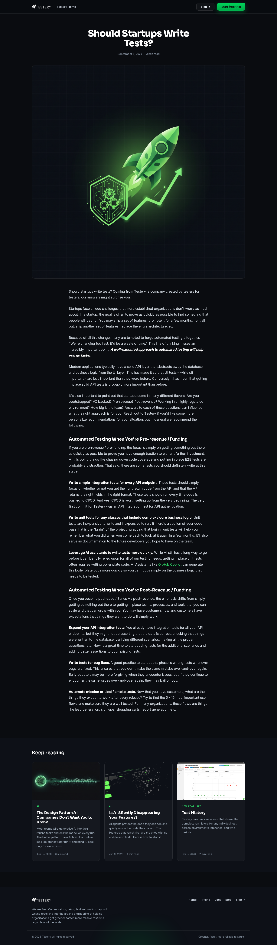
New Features (191, 806)
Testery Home (66, 6)
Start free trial (231, 6)
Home (192, 899)
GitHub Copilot (169, 564)
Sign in (205, 6)
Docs (217, 899)
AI (38, 806)
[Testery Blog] (41, 6)
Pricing (205, 899)
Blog (228, 899)
